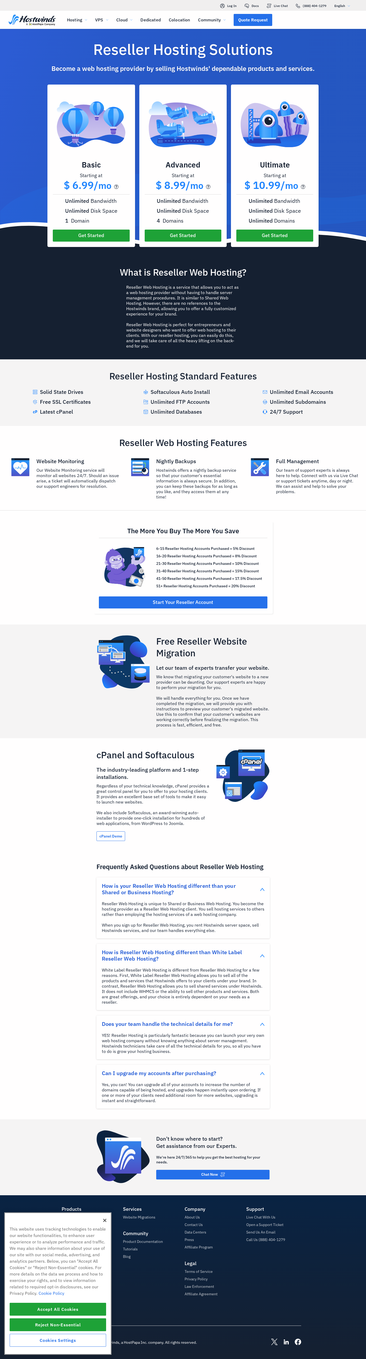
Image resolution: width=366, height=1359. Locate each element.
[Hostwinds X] (272, 1342)
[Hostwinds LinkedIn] (283, 1342)
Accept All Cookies (57, 1309)
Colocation (179, 19)
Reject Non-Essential (58, 1324)
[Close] (105, 1220)
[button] (253, 20)
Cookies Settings (58, 1340)
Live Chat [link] (281, 6)
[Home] (32, 20)
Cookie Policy (51, 1293)
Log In (232, 6)
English (339, 6)
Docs (255, 6)
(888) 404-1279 (314, 6)
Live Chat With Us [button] (260, 1217)
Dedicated (150, 19)
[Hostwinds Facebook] (295, 1342)
